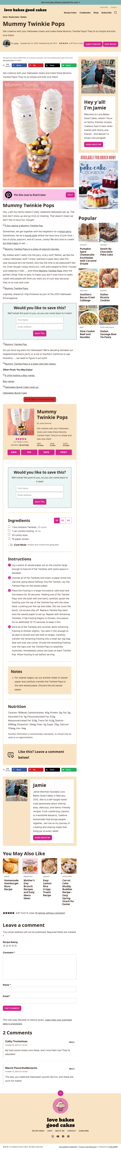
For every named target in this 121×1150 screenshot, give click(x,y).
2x (62, 520)
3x (68, 520)
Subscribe (106, 12)
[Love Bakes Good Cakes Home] (25, 10)
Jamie (16, 43)
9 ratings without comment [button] (50, 913)
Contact (114, 7)
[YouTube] (57, 1136)
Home (5, 17)
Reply (72, 1042)
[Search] (115, 12)
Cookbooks (85, 12)
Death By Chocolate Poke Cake (106, 251)
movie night (31, 235)
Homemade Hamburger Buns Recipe (11, 885)
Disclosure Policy (8, 60)
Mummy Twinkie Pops (50, 270)
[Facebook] (63, 1136)
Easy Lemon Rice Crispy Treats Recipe (47, 888)
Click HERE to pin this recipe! (39, 399)
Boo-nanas (8, 381)
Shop (96, 12)
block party (65, 231)
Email (7, 996)
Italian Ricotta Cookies (105, 297)
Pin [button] (29, 452)
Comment (9, 952)
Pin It (70, 195)
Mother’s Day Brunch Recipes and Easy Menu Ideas (29, 889)
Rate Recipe (110, 44)
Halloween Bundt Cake (15, 393)
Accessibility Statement (68, 1147)
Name (7, 985)
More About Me (42, 838)
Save (14, 452)
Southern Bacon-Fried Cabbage (87, 297)
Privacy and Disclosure (88, 1147)
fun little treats (10, 243)
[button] (60, 43)
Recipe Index (70, 12)
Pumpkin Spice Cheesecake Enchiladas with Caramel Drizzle (88, 256)
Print (63, 452)
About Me (104, 7)
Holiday (23, 17)
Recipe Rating (10, 942)
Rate (46, 452)
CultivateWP (113, 1147)
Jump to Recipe (93, 44)
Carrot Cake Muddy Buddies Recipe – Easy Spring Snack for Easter (68, 892)
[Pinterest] (68, 1136)
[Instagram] (52, 1136)
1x (57, 520)
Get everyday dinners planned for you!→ (60, 2)
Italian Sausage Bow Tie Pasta (108, 334)
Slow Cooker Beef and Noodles (87, 334)
